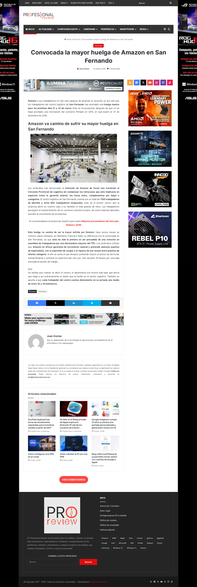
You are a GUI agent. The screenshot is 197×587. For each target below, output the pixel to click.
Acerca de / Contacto (109, 506)
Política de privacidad (109, 525)
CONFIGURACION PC (67, 29)
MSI (132, 543)
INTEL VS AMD (51, 3)
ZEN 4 (111, 3)
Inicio (68, 39)
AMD (114, 538)
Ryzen (159, 543)
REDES (143, 29)
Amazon (105, 538)
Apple (122, 538)
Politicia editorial (107, 530)
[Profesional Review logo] (39, 15)
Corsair (140, 538)
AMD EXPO (37, 3)
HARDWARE (89, 29)
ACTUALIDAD (45, 29)
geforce (150, 538)
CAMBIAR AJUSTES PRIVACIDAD (62, 556)
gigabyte (160, 538)
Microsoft (122, 543)
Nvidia (140, 543)
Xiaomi (143, 548)
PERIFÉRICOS (107, 29)
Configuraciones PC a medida (113, 515)
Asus (131, 538)
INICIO (31, 29)
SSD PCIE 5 (100, 3)
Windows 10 (118, 548)
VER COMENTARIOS (73, 479)
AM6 (27, 3)
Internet (76, 39)
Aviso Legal (105, 511)
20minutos (43, 291)
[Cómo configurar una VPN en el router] (42, 443)
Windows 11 (131, 548)
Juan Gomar (84, 69)
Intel (113, 543)
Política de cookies (108, 520)
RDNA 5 (64, 3)
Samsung (105, 548)
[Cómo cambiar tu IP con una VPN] (73, 443)
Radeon (150, 543)
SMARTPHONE (127, 29)
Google (104, 543)
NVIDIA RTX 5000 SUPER (82, 3)
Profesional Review (98, 582)
